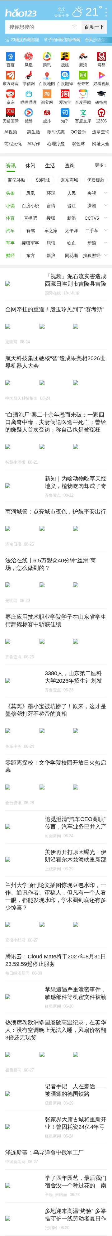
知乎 (65, 121)
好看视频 (101, 83)
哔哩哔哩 (29, 102)
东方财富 (10, 83)
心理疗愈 (56, 143)
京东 (11, 102)
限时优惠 (56, 131)
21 (92, 12)
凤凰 (29, 65)
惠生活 (33, 131)
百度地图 (47, 83)
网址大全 (101, 143)
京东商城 (69, 180)
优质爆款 (96, 180)
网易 (101, 65)
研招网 (101, 102)
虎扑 (47, 121)
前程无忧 (13, 143)
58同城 (43, 180)
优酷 (29, 121)
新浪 (83, 65)
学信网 (29, 83)
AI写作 (33, 143)
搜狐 (65, 65)
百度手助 (83, 102)
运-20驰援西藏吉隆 (22, 39)
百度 (11, 65)
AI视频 (10, 131)
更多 (99, 165)
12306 (101, 121)
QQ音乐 (78, 131)
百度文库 (83, 121)
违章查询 (101, 131)
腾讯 (47, 65)
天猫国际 (10, 121)
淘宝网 (47, 102)
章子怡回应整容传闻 (62, 39)
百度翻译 (65, 83)
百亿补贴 (16, 180)
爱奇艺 (83, 83)
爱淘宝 (65, 102)
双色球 (78, 143)
